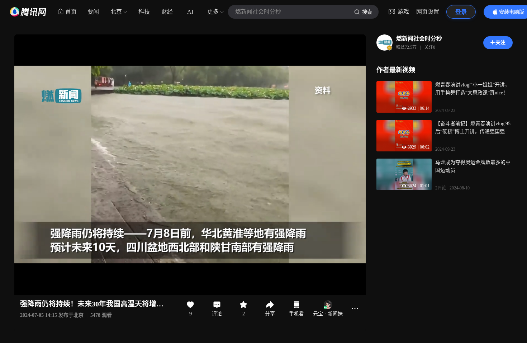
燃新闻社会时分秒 (419, 39)
